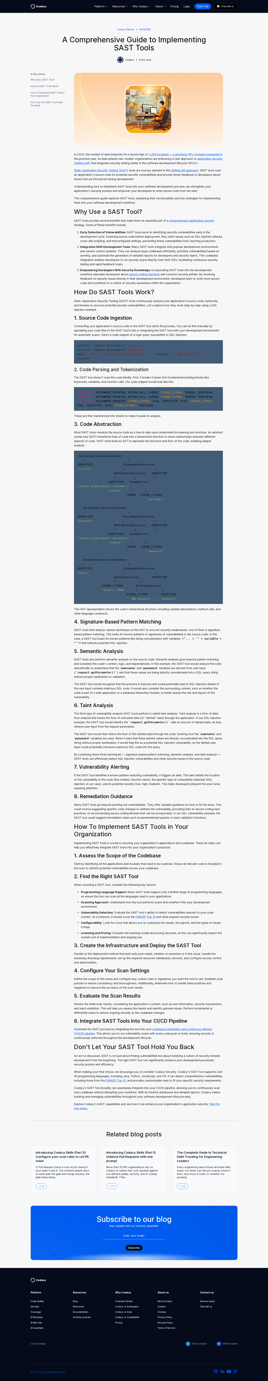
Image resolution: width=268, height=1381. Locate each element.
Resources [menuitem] (118, 6)
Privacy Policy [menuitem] (165, 1317)
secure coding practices (144, 274)
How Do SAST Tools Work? (45, 86)
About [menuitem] (159, 6)
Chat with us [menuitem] (206, 1306)
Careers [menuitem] (162, 1306)
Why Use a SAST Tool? (42, 79)
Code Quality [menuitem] (37, 1301)
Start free (202, 6)
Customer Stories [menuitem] (124, 1301)
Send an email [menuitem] (207, 1301)
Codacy (129, 59)
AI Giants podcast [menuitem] (82, 1317)
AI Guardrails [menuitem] (37, 1328)
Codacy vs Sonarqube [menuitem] (126, 1306)
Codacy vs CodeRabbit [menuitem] (127, 1317)
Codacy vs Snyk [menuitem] (123, 1312)
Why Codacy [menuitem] (140, 6)
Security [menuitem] (35, 1306)
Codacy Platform (125, 29)
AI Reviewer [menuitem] (37, 1317)
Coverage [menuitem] (36, 1312)
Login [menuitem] (186, 6)
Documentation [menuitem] (80, 1312)
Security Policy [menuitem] (165, 1322)
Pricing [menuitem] (174, 6)
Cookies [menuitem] (162, 1312)
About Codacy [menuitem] (165, 1301)
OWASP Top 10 (116, 1080)
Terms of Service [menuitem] (166, 1328)
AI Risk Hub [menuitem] (36, 1322)
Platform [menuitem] (99, 6)
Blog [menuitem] (75, 1301)
